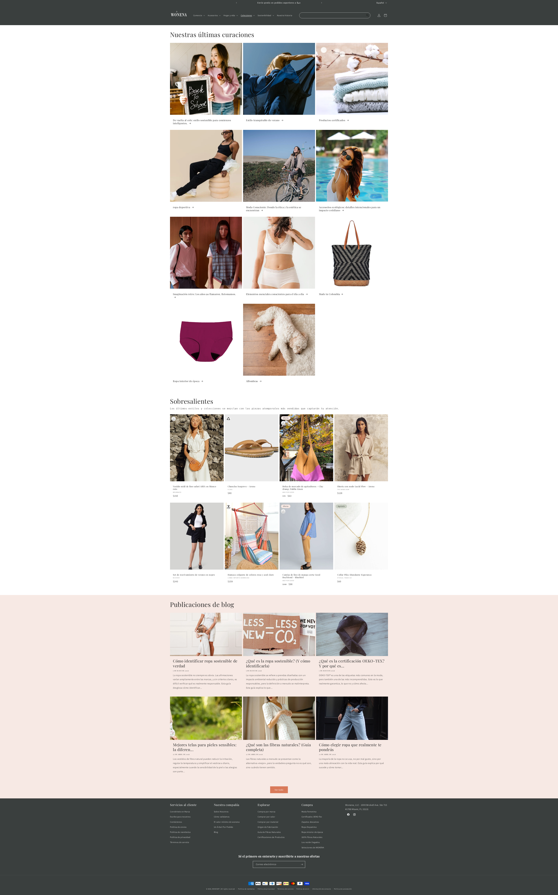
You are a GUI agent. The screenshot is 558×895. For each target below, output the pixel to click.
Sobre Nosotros (221, 811)
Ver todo (279, 789)
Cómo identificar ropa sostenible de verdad (205, 663)
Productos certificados (332, 120)
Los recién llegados (311, 842)
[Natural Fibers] (228, 507)
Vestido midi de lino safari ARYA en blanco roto (194, 488)
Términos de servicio (179, 842)
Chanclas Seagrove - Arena (241, 486)
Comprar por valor (266, 816)
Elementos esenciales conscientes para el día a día (275, 294)
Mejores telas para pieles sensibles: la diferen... (205, 747)
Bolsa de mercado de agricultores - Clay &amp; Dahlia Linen (302, 488)
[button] (199, 15)
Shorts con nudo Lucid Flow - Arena (355, 486)
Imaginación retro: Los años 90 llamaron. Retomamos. (204, 294)
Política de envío (302, 889)
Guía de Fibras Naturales (269, 832)
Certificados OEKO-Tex (312, 816)
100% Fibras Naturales (312, 837)
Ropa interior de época (186, 381)
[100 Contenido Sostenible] (173, 419)
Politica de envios (178, 827)
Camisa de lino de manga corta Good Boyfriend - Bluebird (301, 576)
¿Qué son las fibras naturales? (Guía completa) (278, 747)
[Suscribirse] (302, 864)
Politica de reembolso (180, 832)
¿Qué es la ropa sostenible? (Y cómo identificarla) (278, 663)
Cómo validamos (222, 816)
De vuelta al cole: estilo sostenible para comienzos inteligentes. (202, 122)
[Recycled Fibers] (228, 419)
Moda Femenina (309, 811)
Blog (216, 832)
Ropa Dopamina (309, 827)
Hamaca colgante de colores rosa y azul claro (251, 575)
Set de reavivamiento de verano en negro (194, 575)
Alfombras (252, 381)
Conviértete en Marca (180, 811)
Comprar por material (268, 822)
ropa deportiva (182, 207)
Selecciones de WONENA (313, 847)
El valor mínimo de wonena (227, 822)
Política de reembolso (246, 889)
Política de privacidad (180, 837)
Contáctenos (176, 822)
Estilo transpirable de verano (263, 120)
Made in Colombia (329, 294)
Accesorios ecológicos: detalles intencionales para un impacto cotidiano (349, 209)
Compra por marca (266, 811)
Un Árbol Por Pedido (223, 827)
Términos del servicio (285, 889)
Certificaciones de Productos (271, 837)
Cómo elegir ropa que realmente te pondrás (350, 747)
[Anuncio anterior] (236, 3)
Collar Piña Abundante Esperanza (354, 575)
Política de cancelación (343, 889)
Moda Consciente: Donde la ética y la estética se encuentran (273, 209)
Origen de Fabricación (268, 827)
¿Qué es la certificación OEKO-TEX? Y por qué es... (351, 663)
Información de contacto (321, 889)
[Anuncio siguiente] (321, 3)
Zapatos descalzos (310, 822)
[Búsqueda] (367, 15)
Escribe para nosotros (180, 816)
